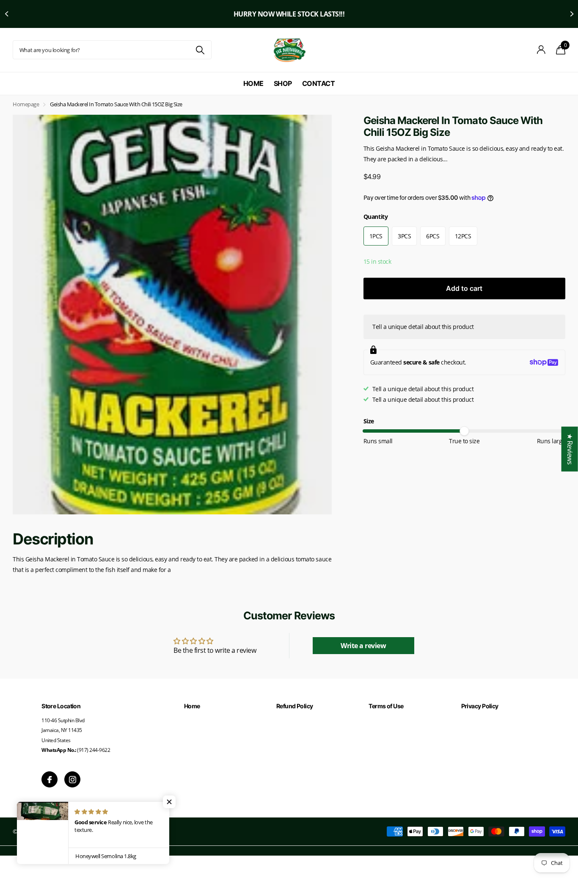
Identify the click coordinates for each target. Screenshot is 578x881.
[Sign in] (541, 49)
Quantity (375, 217)
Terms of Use (386, 706)
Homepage (26, 104)
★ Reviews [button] (570, 448)
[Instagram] (72, 779)
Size (368, 421)
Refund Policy (294, 706)
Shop (283, 83)
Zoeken (200, 49)
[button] (6, 14)
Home (253, 83)
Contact (318, 83)
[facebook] (49, 779)
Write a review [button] (363, 645)
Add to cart (464, 288)
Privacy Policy (479, 706)
